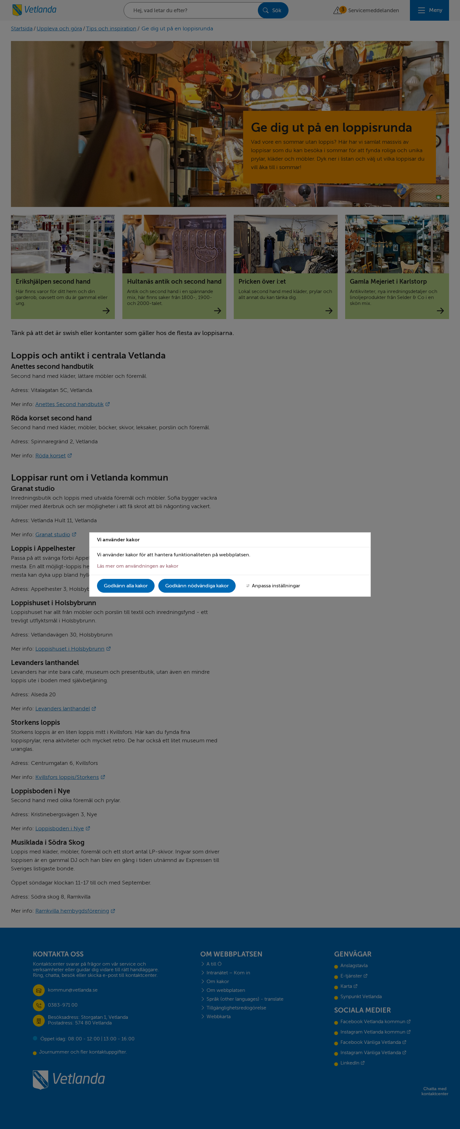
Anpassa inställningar (276, 586)
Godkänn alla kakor (126, 586)
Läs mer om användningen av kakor (137, 566)
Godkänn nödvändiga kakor (197, 586)
